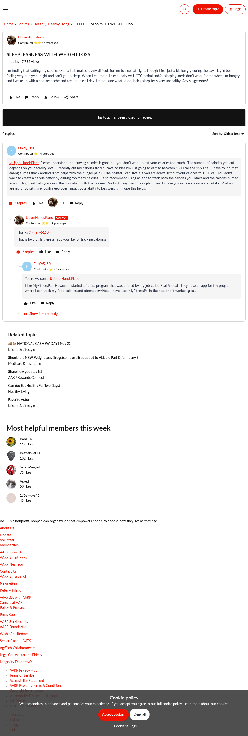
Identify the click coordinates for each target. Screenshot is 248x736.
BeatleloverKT (30, 453)
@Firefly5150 (39, 232)
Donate (5, 535)
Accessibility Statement (27, 680)
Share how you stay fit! (25, 372)
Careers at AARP (12, 603)
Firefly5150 (26, 148)
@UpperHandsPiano (24, 163)
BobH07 (26, 439)
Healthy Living (58, 24)
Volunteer (7, 540)
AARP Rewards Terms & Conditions (36, 686)
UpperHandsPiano (31, 37)
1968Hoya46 (29, 495)
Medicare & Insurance (24, 364)
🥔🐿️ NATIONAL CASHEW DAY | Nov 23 (39, 343)
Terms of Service (22, 675)
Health (38, 24)
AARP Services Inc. (14, 622)
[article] (124, 178)
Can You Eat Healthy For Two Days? (34, 386)
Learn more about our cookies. (206, 704)
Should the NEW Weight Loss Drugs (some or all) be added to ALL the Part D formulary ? (73, 358)
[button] (5, 10)
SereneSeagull (30, 467)
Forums (23, 24)
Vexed (24, 481)
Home (8, 24)
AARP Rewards (11, 552)
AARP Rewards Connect (26, 378)
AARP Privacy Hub (23, 670)
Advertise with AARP (15, 597)
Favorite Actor (18, 400)
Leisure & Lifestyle (21, 350)
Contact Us (8, 571)
